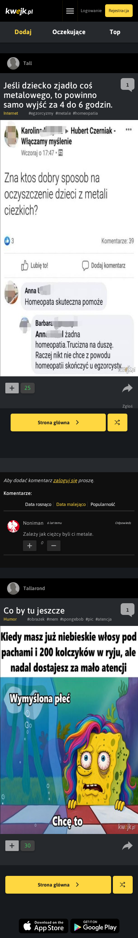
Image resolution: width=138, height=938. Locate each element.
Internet (11, 113)
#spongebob (72, 619)
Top (115, 32)
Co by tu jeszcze (34, 610)
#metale (63, 113)
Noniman (33, 523)
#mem (52, 619)
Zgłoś (127, 406)
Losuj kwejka (117, 422)
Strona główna (54, 422)
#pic (89, 619)
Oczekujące (69, 32)
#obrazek (36, 619)
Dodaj (23, 32)
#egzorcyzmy (41, 113)
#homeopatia (85, 113)
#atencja (104, 619)
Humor (10, 619)
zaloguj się (65, 480)
